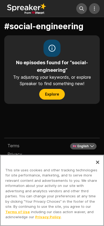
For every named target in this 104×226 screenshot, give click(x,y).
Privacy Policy (48, 217)
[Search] (81, 8)
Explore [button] (52, 94)
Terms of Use (17, 212)
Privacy (14, 154)
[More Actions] (94, 8)
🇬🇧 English (81, 146)
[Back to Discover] (26, 8)
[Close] (97, 162)
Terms (13, 145)
